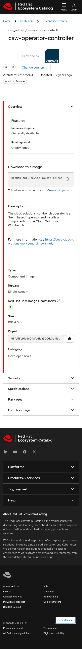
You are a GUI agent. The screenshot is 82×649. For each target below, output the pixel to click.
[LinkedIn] (5, 453)
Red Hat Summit (12, 607)
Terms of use (50, 628)
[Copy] (69, 338)
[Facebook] (24, 453)
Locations (48, 591)
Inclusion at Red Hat (14, 601)
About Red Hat (11, 586)
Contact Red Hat (12, 596)
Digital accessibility (53, 633)
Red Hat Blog (50, 596)
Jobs (46, 586)
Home (7, 21)
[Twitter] (34, 453)
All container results (55, 21)
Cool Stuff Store (52, 601)
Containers (26, 21)
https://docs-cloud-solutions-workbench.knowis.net (41, 241)
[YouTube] (15, 453)
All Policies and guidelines (17, 633)
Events (7, 591)
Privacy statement (13, 628)
